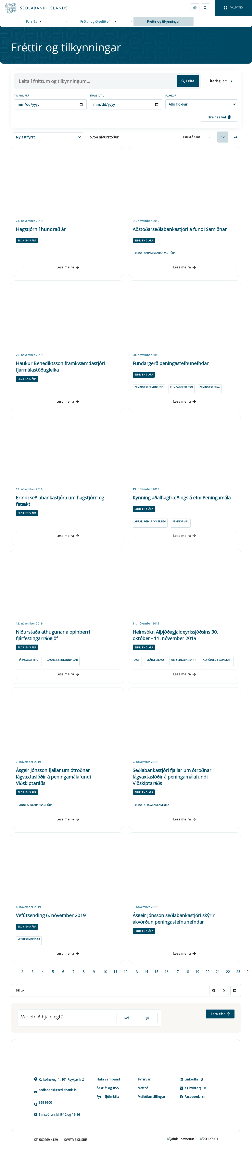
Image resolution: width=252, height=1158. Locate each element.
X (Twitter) (192, 1088)
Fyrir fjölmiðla (108, 1096)
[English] (195, 7)
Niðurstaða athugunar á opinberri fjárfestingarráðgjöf (53, 634)
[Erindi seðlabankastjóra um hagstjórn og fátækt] (67, 450)
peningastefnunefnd (149, 387)
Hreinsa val (217, 117)
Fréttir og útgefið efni (96, 21)
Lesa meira (65, 267)
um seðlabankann (183, 659)
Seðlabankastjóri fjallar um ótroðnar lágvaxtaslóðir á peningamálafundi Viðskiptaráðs (172, 776)
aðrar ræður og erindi (150, 521)
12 (223, 137)
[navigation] (233, 8)
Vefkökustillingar (152, 1096)
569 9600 (45, 1102)
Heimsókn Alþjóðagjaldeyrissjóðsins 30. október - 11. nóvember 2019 (175, 634)
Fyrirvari (145, 1079)
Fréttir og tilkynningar (163, 21)
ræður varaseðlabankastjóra (155, 253)
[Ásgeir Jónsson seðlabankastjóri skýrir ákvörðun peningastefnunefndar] (184, 868)
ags (137, 659)
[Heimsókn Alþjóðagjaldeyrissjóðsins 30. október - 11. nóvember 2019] (184, 584)
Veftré (143, 1088)
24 (235, 137)
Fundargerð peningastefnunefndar (171, 363)
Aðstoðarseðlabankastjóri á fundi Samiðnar (180, 229)
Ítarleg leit (218, 81)
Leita (190, 81)
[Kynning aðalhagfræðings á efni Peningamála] (184, 450)
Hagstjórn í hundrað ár (41, 229)
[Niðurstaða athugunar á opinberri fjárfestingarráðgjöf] (67, 584)
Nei (126, 1018)
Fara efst (218, 1014)
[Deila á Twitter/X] (224, 990)
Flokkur (170, 95)
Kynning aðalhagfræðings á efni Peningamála (182, 497)
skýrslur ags (156, 659)
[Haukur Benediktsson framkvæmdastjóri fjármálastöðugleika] (67, 316)
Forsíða (31, 21)
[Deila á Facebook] (213, 990)
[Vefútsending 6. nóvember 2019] (67, 868)
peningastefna (209, 387)
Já (147, 1018)
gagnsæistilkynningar (62, 659)
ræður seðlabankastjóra (35, 805)
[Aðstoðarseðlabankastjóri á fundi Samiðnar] (184, 182)
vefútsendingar (29, 939)
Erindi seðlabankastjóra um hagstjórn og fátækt (60, 500)
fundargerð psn (181, 387)
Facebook (192, 1096)
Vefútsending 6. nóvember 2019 (51, 915)
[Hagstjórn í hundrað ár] (67, 182)
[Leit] (205, 7)
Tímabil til (97, 95)
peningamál (180, 521)
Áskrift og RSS (108, 1088)
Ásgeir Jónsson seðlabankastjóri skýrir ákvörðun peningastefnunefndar (174, 918)
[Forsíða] (42, 8)
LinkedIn (191, 1079)
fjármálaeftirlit (29, 659)
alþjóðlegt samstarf (217, 659)
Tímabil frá (21, 95)
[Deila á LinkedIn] (234, 990)
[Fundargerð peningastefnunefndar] (184, 316)
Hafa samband (108, 1079)
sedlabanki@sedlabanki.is (58, 1090)
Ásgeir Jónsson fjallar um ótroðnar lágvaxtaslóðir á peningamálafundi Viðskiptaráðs (53, 776)
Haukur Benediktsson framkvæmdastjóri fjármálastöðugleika (60, 366)
